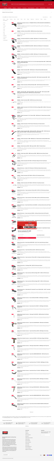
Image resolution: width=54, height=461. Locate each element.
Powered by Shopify (11, 458)
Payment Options (27, 440)
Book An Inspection (28, 434)
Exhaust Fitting (27, 439)
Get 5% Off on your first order (48, 0)
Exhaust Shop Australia (6, 458)
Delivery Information (28, 442)
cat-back (24, 416)
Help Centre (27, 436)
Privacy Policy (27, 443)
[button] (51, 4)
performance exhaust (7, 417)
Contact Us (26, 433)
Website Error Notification (28, 449)
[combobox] (27, 4)
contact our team (16, 417)
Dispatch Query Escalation (29, 437)
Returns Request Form (28, 446)
